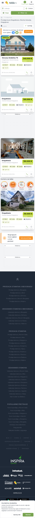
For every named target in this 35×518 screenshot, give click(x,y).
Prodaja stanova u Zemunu (17, 296)
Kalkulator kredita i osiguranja (17, 430)
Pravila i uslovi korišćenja (17, 445)
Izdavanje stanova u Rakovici (18, 323)
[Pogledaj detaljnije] (17, 46)
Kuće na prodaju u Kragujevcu (17, 413)
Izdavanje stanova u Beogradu (17, 312)
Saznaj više (16, 515)
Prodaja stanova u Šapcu (17, 349)
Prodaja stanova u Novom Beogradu (17, 298)
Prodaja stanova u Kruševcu (17, 351)
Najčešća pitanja (11, 448)
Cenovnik (27, 441)
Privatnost (25, 448)
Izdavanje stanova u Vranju (17, 394)
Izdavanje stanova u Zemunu (17, 315)
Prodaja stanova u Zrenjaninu (17, 346)
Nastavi (28, 515)
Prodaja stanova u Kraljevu (17, 360)
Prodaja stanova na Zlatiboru (17, 357)
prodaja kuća (8, 17)
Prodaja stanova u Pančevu (17, 354)
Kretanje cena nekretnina (17, 425)
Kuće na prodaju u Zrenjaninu (17, 419)
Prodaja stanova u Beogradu (17, 290)
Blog (7, 438)
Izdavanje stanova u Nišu (17, 374)
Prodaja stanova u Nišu (17, 337)
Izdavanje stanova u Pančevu (17, 388)
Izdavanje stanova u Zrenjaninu (17, 382)
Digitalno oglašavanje (12, 441)
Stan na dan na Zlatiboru (17, 397)
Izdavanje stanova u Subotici (17, 379)
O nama (16, 438)
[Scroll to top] (17, 279)
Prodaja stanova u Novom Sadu (17, 334)
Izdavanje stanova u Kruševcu (17, 385)
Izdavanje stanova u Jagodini (18, 391)
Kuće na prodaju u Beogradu (17, 422)
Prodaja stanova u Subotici (17, 343)
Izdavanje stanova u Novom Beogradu (17, 318)
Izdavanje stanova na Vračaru (17, 321)
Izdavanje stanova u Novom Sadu (17, 371)
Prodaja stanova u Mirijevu (17, 301)
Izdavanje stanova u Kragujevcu (17, 377)
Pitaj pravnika (17, 427)
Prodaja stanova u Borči (17, 293)
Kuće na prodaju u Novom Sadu (17, 407)
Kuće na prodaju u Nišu (17, 410)
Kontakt (26, 438)
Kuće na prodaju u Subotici (17, 416)
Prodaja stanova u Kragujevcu (17, 340)
